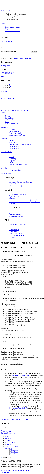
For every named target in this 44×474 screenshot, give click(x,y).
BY (25, 110)
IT (15, 110)
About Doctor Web (11, 124)
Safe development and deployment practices (15, 470)
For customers (10, 442)
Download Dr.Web (12, 20)
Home (7, 437)
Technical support (12, 16)
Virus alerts (13, 232)
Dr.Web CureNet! (15, 148)
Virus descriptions (15, 170)
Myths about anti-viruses (17, 224)
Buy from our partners (12, 27)
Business (8, 438)
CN (5, 110)
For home (8, 116)
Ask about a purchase (12, 31)
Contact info (9, 448)
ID (28, 110)
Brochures (12, 212)
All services (13, 129)
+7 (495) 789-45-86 (7, 73)
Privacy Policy (6, 472)
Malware (12, 198)
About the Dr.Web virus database (20, 182)
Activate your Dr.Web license (16, 14)
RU (2, 110)
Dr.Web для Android (18, 408)
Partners (8, 444)
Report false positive (16, 133)
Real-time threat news (16, 235)
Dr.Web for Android (21, 375)
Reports (12, 161)
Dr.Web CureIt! (14, 146)
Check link (13, 142)
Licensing (12, 159)
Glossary (12, 204)
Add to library (7, 41)
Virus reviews (14, 230)
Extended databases (16, 184)
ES (10, 110)
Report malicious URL (17, 135)
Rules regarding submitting (23, 58)
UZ (22, 110)
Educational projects (16, 216)
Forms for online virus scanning (20, 144)
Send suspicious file (16, 131)
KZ (19, 110)
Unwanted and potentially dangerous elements (24, 202)
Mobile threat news (15, 233)
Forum (3, 76)
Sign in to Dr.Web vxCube (18, 164)
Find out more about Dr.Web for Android (15, 419)
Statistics (12, 162)
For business (9, 118)
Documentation (11, 18)
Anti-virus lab (9, 120)
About (11, 157)
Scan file (12, 140)
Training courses (15, 214)
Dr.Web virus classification (18, 194)
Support (7, 440)
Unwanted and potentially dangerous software (24, 200)
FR (13, 110)
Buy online (9, 29)
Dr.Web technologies (16, 186)
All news (12, 237)
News (7, 122)
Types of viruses (14, 196)
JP (17, 110)
